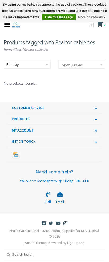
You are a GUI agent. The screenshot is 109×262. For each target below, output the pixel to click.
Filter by (12, 64)
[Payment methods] (17, 154)
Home (8, 49)
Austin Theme (35, 243)
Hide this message (59, 17)
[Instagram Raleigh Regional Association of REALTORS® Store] (65, 223)
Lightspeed (75, 243)
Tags (18, 49)
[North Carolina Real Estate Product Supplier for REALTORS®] (16, 24)
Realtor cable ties (36, 49)
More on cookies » (92, 17)
